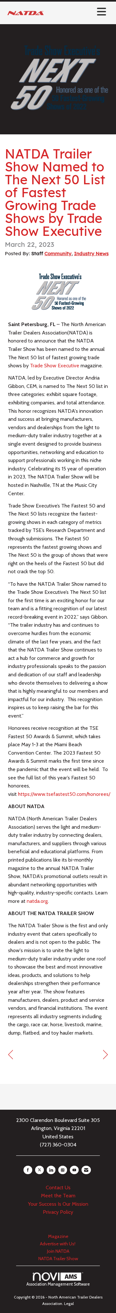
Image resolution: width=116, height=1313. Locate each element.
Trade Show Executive (54, 365)
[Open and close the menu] (77, 11)
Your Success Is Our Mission (58, 1204)
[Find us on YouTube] (74, 1170)
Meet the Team (58, 1195)
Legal (69, 1303)
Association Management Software (58, 1284)
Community (58, 253)
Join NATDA (58, 1251)
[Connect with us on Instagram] (62, 1170)
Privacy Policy (58, 1212)
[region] (105, 1054)
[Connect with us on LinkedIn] (51, 1170)
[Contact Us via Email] (86, 1170)
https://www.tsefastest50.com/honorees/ (64, 794)
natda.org (37, 901)
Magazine (58, 1236)
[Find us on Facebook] (28, 1170)
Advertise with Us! (58, 1244)
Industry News (91, 253)
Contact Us (58, 1187)
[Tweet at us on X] (39, 1170)
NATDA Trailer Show (58, 1258)
